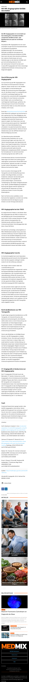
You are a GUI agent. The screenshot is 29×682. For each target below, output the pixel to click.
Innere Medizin (13, 625)
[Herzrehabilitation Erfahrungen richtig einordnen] (14, 514)
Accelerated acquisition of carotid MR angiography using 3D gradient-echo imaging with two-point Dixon (14, 428)
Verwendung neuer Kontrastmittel (16, 111)
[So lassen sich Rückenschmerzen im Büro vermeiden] (14, 543)
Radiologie (4, 6)
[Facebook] (2, 489)
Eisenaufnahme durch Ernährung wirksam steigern (14, 583)
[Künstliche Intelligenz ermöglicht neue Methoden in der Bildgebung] (5, 635)
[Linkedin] (6, 489)
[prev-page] (2, 588)
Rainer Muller (8, 483)
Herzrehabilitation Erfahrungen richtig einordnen (14, 525)
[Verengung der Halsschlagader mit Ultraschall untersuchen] (5, 628)
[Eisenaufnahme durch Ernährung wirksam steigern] (14, 571)
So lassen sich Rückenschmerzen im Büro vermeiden (14, 554)
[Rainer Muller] (2, 483)
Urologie (3, 609)
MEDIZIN (14, 523)
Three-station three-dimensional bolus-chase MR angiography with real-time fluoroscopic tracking (13, 443)
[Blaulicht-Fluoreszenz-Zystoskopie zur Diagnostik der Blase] (14, 601)
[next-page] (4, 588)
